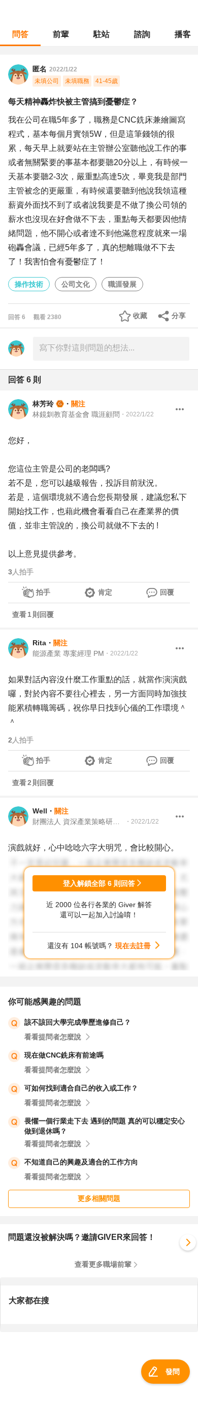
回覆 (167, 592)
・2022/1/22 (137, 414)
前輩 (61, 34)
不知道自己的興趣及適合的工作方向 (81, 1162)
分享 (179, 315)
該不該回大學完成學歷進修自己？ (77, 1022)
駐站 (101, 34)
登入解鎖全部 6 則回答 (99, 883)
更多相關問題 (99, 1198)
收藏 (140, 315)
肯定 (105, 592)
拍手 (43, 592)
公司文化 (75, 284)
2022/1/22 (63, 69)
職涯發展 (122, 284)
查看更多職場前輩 (103, 1264)
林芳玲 (43, 404)
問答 (20, 34)
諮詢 (142, 34)
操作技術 (29, 284)
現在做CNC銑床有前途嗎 (64, 1055)
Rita (39, 643)
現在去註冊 (133, 946)
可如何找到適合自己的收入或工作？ (81, 1088)
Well (39, 811)
